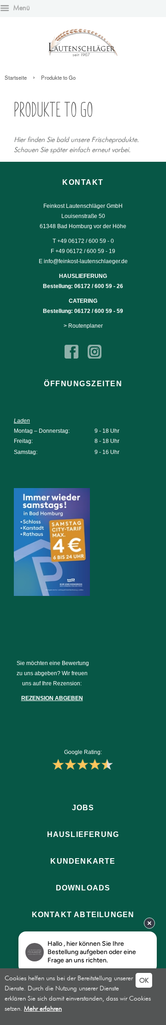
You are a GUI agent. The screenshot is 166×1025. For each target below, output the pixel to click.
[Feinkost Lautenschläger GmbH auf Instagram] (94, 356)
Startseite (16, 77)
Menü (21, 8)
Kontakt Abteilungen (83, 915)
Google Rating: (83, 752)
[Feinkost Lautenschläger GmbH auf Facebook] (71, 356)
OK (143, 980)
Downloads (83, 888)
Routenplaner (85, 326)
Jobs (83, 808)
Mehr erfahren (43, 1008)
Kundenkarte (82, 861)
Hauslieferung (83, 834)
